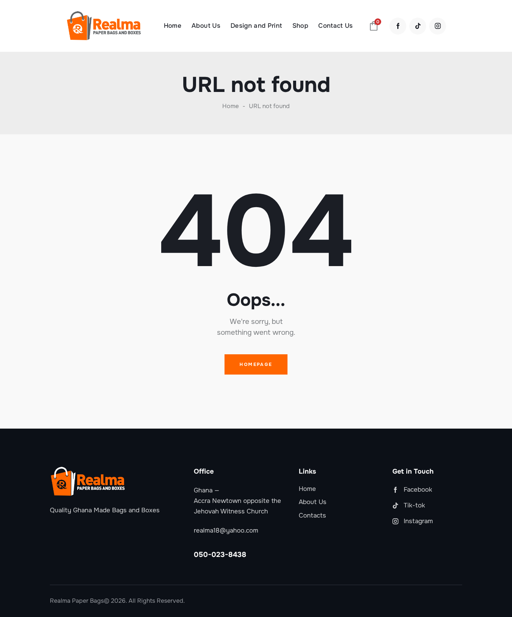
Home (230, 106)
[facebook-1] (397, 26)
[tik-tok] (417, 26)
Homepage (256, 364)
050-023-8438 (220, 554)
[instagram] (437, 26)
